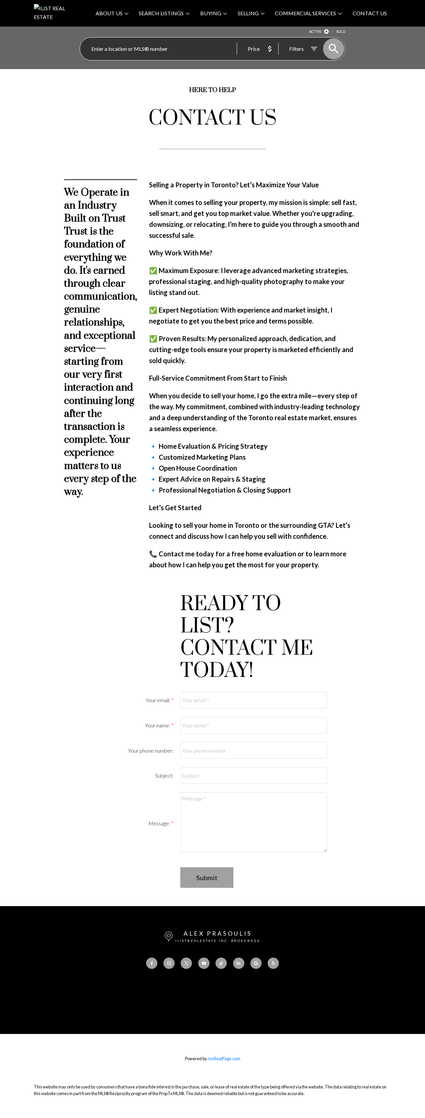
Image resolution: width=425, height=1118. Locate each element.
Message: (159, 823)
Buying (210, 13)
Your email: (158, 700)
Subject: (164, 775)
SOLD (340, 31)
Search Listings (161, 13)
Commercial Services (305, 13)
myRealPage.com (224, 1058)
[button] (151, 963)
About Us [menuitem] (109, 13)
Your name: (158, 725)
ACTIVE (315, 31)
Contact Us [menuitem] (370, 13)
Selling (248, 13)
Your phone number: (151, 750)
